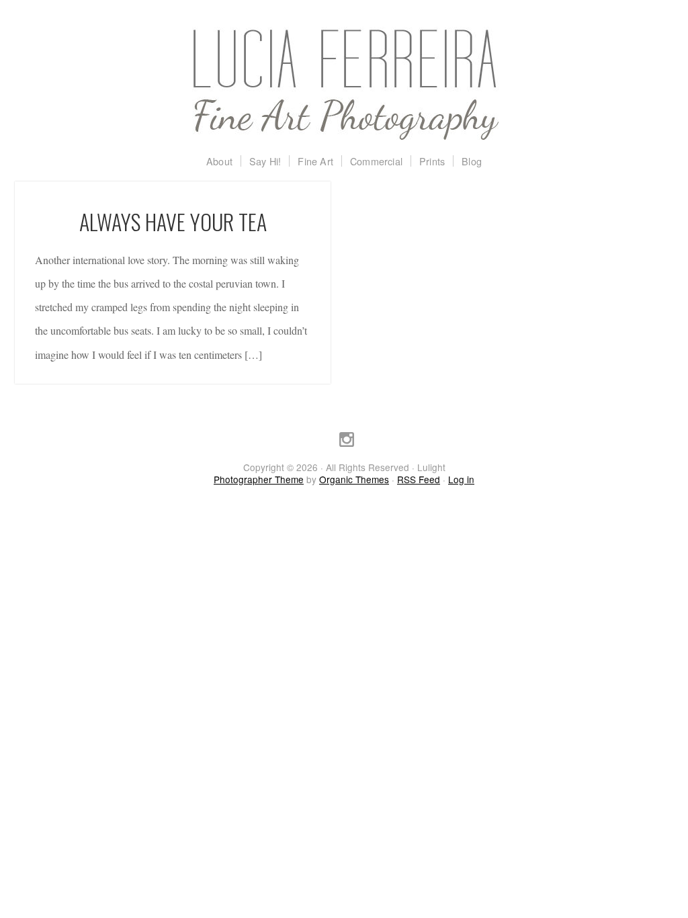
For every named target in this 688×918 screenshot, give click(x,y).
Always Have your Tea (173, 221)
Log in (461, 479)
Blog (472, 161)
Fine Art (315, 161)
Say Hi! (265, 161)
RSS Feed (418, 479)
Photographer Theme (259, 479)
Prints (432, 161)
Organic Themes (354, 479)
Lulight (344, 84)
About (219, 161)
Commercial (376, 161)
